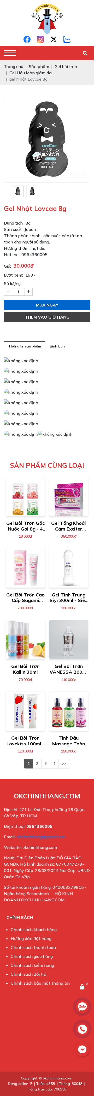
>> (64, 763)
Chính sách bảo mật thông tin (40, 983)
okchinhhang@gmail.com (40, 836)
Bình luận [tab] (57, 346)
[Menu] (10, 53)
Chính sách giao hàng (32, 956)
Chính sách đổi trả (28, 974)
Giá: (7, 266)
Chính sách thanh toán (33, 947)
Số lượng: (12, 283)
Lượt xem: (13, 275)
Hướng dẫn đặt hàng (31, 938)
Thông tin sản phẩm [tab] (24, 346)
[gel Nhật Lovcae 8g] (18, 191)
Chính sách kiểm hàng (32, 965)
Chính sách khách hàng (34, 929)
